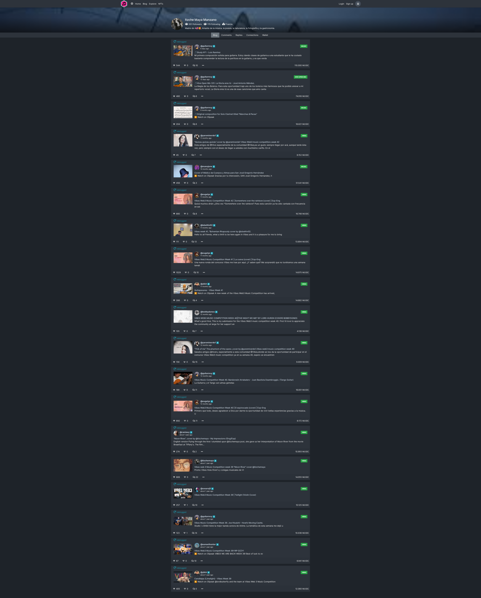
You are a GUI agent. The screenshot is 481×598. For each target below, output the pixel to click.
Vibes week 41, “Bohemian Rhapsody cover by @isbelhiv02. (222, 231)
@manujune (206, 166)
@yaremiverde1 (208, 135)
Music (303, 46)
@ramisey (185, 432)
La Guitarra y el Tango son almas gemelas (214, 383)
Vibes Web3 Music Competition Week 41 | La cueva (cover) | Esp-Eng (227, 259)
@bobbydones (207, 311)
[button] (357, 4)
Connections (252, 35)
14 (195, 533)
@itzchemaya (207, 460)
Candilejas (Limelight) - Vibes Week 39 (212, 578)
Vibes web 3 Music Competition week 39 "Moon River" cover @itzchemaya (229, 467)
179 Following (213, 24)
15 (196, 362)
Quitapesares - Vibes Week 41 (208, 290)
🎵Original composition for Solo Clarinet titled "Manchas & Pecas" (225, 114)
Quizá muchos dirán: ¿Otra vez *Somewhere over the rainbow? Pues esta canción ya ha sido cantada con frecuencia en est (249, 205)
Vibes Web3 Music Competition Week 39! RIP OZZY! (219, 550)
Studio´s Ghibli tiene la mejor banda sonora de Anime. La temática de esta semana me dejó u (238, 526)
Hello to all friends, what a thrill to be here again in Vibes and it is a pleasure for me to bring (238, 234)
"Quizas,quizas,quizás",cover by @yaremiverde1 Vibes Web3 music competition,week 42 (236, 142)
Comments (226, 35)
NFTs (160, 4)
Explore (152, 4)
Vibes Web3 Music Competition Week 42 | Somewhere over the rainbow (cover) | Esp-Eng (237, 200)
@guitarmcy (206, 46)
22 (196, 477)
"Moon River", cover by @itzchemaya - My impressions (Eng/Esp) (205, 438)
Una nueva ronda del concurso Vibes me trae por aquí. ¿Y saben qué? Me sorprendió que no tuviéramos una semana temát (249, 264)
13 (195, 241)
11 (196, 390)
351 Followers (195, 24)
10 (196, 65)
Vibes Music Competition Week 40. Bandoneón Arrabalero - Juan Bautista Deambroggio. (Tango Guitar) (243, 380)
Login (341, 4)
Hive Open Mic (300, 77)
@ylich (203, 284)
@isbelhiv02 (206, 225)
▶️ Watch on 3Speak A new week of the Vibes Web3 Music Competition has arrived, (234, 293)
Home (138, 4)
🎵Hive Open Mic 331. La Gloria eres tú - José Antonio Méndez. (224, 83)
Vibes (304, 136)
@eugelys (205, 194)
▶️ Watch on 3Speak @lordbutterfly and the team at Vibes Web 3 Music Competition (234, 581)
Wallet (265, 35)
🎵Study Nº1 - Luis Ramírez (207, 52)
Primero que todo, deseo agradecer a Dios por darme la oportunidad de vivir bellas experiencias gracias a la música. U (250, 412)
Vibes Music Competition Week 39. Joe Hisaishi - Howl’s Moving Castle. (228, 523)
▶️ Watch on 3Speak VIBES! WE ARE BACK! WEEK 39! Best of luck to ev (228, 553)
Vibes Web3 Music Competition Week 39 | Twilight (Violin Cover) (225, 495)
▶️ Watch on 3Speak (204, 117)
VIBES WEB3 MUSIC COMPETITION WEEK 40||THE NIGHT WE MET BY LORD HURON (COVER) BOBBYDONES (245, 318)
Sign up (349, 4)
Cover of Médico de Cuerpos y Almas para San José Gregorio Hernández (229, 173)
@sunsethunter (208, 544)
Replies (239, 35)
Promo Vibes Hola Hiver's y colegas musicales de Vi (219, 470)
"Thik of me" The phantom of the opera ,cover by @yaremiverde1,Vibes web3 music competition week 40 (244, 349)
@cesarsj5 (205, 488)
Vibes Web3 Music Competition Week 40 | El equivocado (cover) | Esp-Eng (230, 407)
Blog (145, 4)
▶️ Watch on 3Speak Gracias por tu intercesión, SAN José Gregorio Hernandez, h (233, 176)
